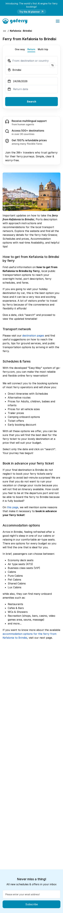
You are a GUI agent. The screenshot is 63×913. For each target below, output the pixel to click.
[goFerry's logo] (15, 20)
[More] (4, 31)
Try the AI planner (29, 11)
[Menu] (58, 21)
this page (12, 507)
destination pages (33, 335)
